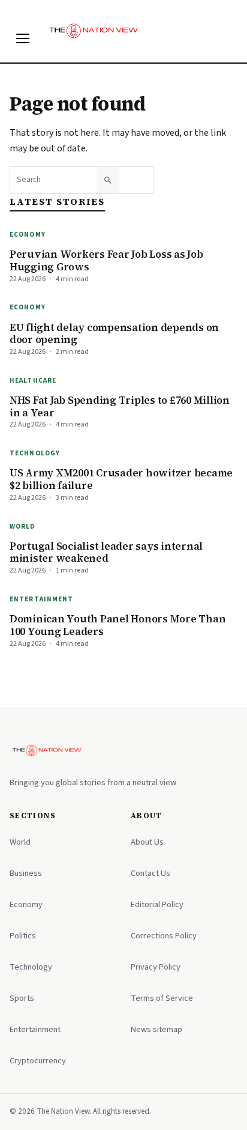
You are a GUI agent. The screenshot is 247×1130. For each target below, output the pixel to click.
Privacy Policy (155, 967)
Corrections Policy (164, 935)
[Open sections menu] (23, 38)
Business (26, 873)
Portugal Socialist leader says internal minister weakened (106, 552)
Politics (23, 935)
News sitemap (156, 1029)
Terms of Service (162, 998)
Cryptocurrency (38, 1060)
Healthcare (33, 380)
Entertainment (42, 599)
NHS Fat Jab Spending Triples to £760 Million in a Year (120, 406)
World (22, 526)
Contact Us (150, 873)
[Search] (108, 180)
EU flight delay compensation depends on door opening (114, 333)
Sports (22, 998)
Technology (35, 453)
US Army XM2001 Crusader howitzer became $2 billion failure (121, 479)
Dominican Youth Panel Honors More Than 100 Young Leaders (117, 625)
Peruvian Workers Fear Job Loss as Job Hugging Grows (106, 260)
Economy (28, 234)
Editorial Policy (157, 904)
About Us (147, 842)
